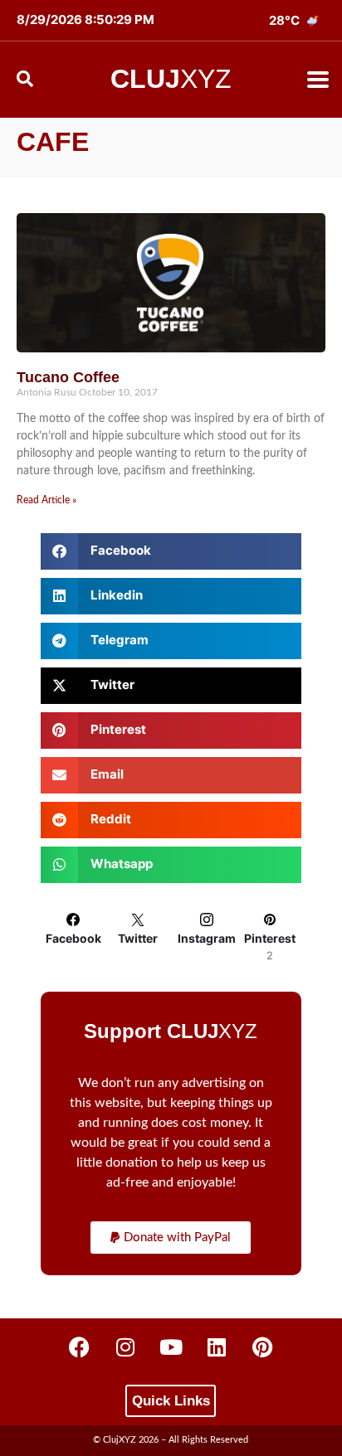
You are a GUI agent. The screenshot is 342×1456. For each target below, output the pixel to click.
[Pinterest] (262, 1347)
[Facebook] (79, 1347)
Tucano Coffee (68, 377)
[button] (318, 80)
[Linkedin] (216, 1347)
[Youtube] (171, 1347)
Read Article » (46, 500)
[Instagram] (125, 1347)
